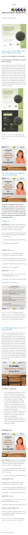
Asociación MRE (20, 520)
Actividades (17, 134)
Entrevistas (16, 315)
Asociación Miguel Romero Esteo (16, 319)
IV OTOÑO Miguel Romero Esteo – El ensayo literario (14, 329)
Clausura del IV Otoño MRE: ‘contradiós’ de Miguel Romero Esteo (13, 52)
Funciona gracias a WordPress (8, 532)
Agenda (3, 136)
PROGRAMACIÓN (6, 221)
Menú (14, 4)
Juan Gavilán (18, 317)
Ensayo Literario (10, 315)
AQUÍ (7, 243)
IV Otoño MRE (7, 317)
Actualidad (22, 134)
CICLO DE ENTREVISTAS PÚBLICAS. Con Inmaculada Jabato (13, 174)
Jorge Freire (13, 317)
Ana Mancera (17, 314)
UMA (23, 317)
